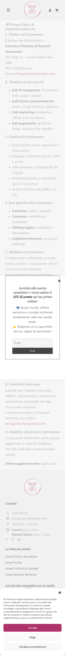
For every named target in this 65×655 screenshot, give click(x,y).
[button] (60, 592)
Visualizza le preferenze (32, 646)
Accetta (32, 627)
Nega (32, 637)
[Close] (59, 281)
